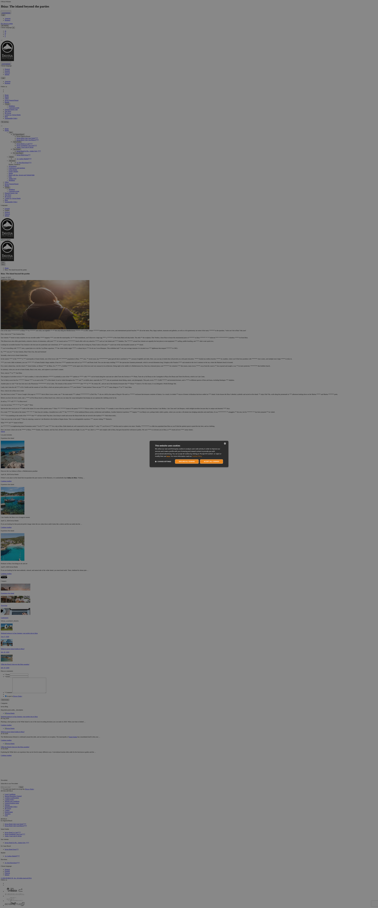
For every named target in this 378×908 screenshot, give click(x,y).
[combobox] (225, 443)
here (168, 456)
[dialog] (189, 454)
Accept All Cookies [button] (211, 461)
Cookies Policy (197, 456)
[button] (163, 461)
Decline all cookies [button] (187, 461)
